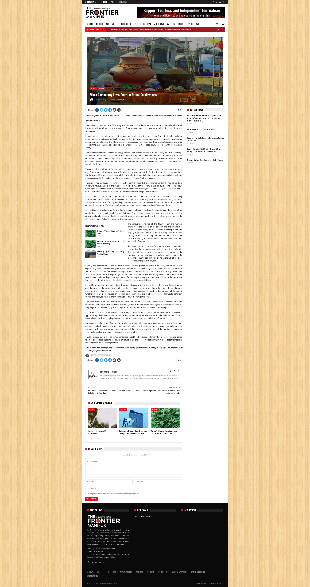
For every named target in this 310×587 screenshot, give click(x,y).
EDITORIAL (160, 24)
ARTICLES (137, 24)
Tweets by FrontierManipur (142, 516)
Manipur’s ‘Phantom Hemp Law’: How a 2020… (110, 232)
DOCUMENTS (93, 576)
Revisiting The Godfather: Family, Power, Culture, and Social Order (206, 139)
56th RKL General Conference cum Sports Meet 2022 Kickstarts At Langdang (109, 391)
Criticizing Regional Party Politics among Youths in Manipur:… (110, 252)
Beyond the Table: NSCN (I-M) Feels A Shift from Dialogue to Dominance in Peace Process (204, 150)
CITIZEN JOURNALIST (193, 24)
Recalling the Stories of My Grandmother (123, 29)
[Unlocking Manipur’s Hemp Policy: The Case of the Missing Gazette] (90, 244)
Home (91, 24)
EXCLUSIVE (147, 24)
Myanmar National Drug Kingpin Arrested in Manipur (205, 160)
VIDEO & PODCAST (176, 24)
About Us (114, 2)
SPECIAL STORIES (124, 24)
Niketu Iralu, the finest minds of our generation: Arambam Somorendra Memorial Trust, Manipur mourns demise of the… (204, 118)
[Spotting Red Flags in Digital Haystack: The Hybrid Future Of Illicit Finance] (133, 418)
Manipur (93, 356)
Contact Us (123, 2)
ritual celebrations (104, 356)
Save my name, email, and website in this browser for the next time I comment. (113, 494)
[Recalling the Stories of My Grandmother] (102, 418)
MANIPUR (99, 24)
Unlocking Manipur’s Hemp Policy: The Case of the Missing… (110, 242)
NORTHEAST (110, 24)
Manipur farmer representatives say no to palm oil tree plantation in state (158, 391)
